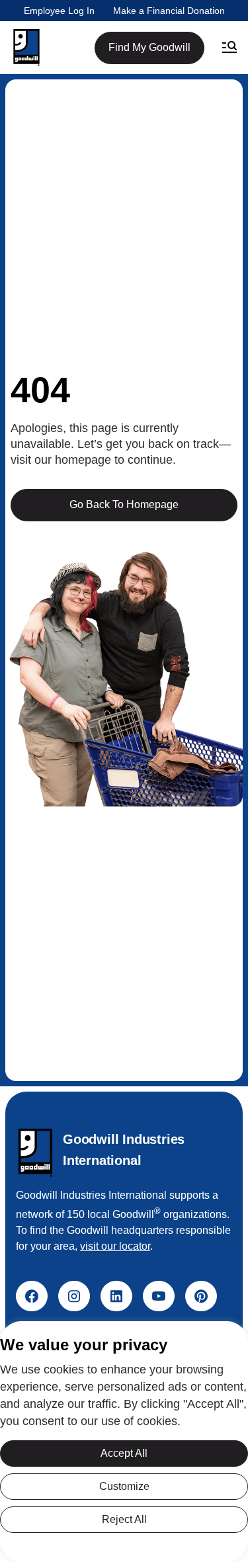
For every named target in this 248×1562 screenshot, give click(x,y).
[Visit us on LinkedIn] (116, 1296)
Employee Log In (59, 10)
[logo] (35, 1153)
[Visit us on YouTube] (159, 1296)
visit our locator (115, 1246)
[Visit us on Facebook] (32, 1296)
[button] (26, 47)
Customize (124, 1486)
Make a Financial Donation (169, 10)
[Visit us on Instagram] (74, 1296)
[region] (124, 1441)
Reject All (124, 1519)
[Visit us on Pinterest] (201, 1296)
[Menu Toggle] (229, 47)
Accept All (124, 1453)
